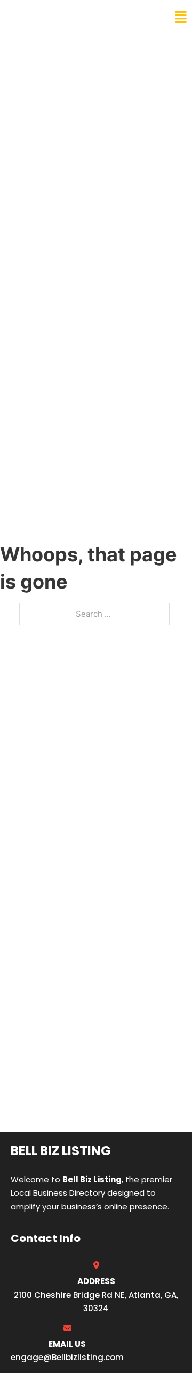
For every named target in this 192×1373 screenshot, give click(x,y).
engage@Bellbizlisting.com (67, 1357)
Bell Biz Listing (48, 17)
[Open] (181, 17)
